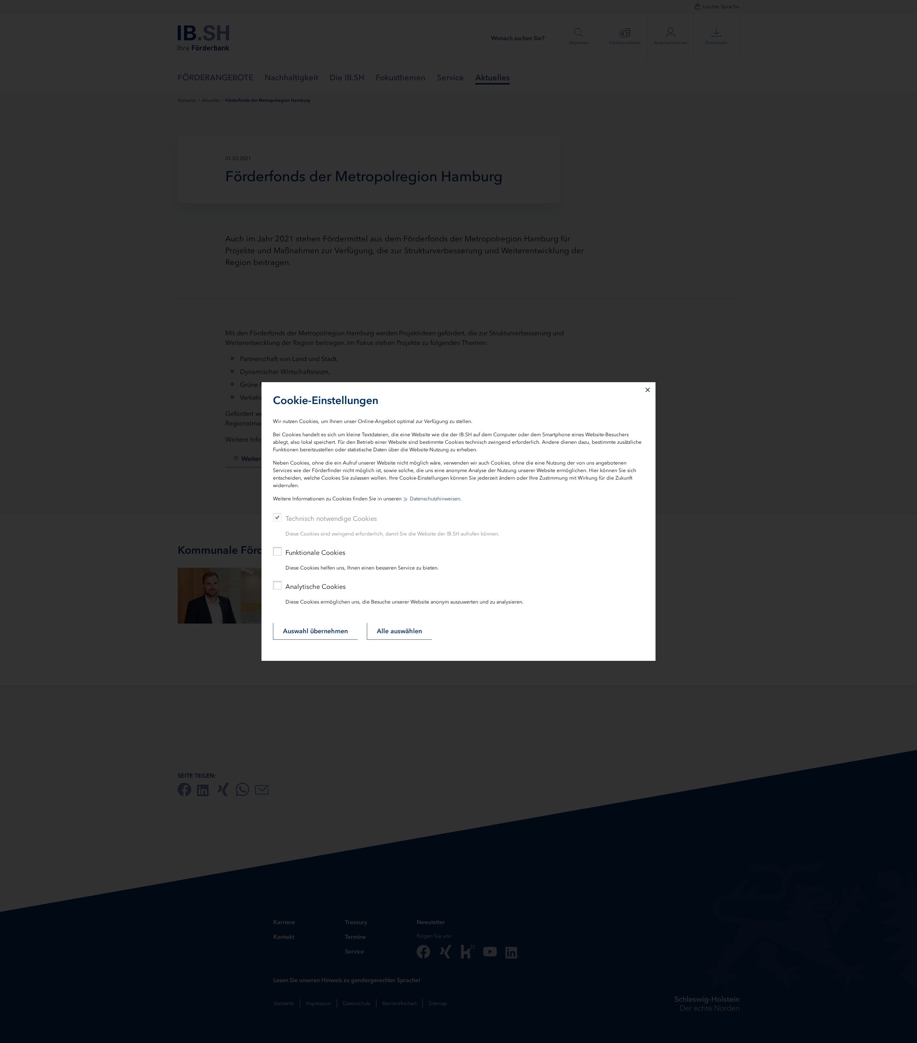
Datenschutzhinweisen (435, 499)
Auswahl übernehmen (315, 631)
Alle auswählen (399, 631)
